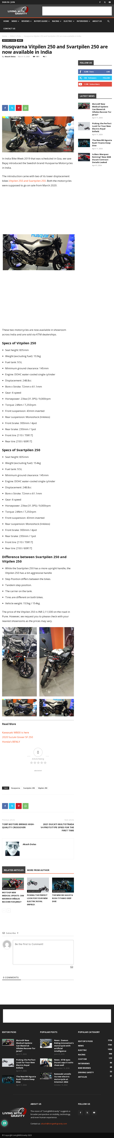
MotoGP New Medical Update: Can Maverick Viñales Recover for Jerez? (101, 109)
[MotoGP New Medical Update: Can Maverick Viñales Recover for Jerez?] (13, 884)
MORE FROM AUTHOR (38, 870)
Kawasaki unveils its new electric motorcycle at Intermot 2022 (62, 1078)
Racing (55, 21)
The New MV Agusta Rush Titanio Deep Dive (62, 898)
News (14, 21)
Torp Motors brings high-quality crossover (18, 826)
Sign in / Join (8, 2)
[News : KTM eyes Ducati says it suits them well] (46, 1062)
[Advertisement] (77, 11)
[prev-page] (4, 910)
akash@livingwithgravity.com (54, 1123)
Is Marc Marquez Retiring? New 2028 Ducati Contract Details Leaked (101, 158)
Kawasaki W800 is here (15, 732)
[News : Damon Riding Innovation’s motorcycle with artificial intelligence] (46, 1043)
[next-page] (9, 910)
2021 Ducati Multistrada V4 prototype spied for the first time (57, 827)
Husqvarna (15, 788)
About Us (97, 21)
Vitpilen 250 (42, 788)
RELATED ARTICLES (14, 870)
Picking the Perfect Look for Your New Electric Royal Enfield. (101, 127)
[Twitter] (105, 2)
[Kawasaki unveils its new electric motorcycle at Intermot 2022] (46, 1076)
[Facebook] (100, 2)
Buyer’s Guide (41, 21)
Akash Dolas (10, 56)
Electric (68, 21)
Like (108, 72)
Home (6, 21)
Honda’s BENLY (11, 741)
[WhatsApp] (25, 108)
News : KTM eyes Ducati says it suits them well (63, 1062)
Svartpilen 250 (29, 788)
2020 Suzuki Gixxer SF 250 (17, 737)
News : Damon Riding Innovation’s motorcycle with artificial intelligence (64, 1045)
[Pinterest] (19, 108)
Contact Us (9, 28)
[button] (108, 21)
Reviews (25, 21)
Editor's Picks (15, 36)
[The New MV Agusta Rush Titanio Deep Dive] (63, 885)
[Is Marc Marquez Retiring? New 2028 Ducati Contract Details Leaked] (84, 157)
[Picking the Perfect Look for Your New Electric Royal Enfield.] (38, 885)
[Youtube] (109, 2)
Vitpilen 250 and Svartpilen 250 (27, 180)
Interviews (82, 21)
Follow (106, 78)
